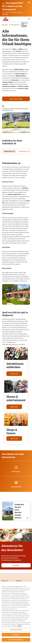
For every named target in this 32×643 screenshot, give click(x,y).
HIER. (19, 626)
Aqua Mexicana (23, 151)
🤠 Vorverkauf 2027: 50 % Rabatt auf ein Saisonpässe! (12, 6)
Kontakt (18, 580)
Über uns (5, 580)
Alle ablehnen (16, 634)
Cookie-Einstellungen (16, 629)
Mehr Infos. (5, 14)
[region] (16, 612)
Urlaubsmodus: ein (9, 151)
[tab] (9, 151)
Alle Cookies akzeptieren (16, 639)
